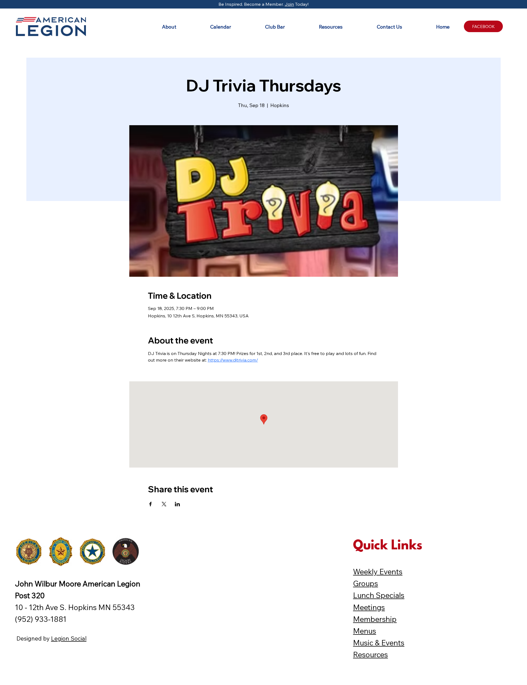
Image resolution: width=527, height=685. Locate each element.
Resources (370, 654)
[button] (156, 27)
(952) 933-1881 (40, 619)
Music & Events (378, 642)
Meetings (369, 607)
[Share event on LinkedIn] (177, 504)
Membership (375, 619)
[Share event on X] (164, 504)
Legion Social (68, 638)
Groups (365, 583)
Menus (364, 631)
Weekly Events (377, 571)
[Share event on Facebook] (150, 504)
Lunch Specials (378, 595)
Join (289, 4)
